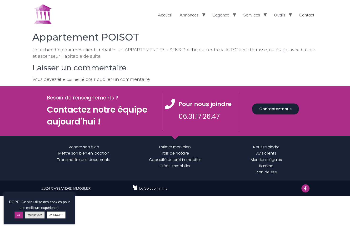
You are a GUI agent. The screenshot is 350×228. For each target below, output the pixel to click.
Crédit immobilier (175, 166)
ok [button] (18, 215)
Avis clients (266, 153)
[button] (275, 109)
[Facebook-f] (305, 188)
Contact (306, 15)
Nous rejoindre (266, 147)
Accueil (165, 15)
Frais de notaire (175, 153)
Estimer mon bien (175, 147)
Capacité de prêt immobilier (175, 159)
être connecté (71, 79)
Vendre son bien (84, 147)
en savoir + (56, 215)
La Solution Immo (153, 188)
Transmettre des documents (83, 159)
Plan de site (266, 172)
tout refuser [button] (35, 215)
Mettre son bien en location (83, 153)
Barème (266, 166)
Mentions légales (266, 159)
